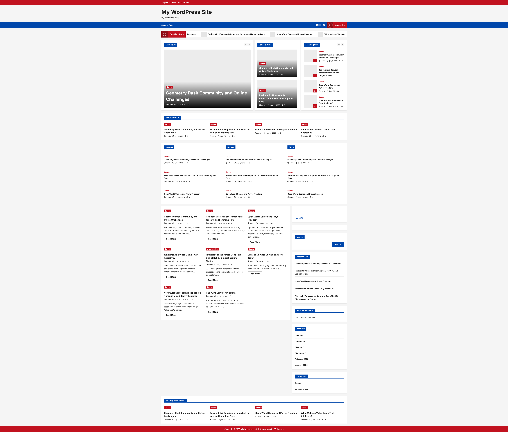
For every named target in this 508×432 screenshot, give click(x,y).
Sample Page (167, 25)
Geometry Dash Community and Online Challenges (187, 159)
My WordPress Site (186, 12)
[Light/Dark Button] (318, 25)
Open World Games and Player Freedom (278, 34)
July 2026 (299, 335)
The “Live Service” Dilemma (220, 292)
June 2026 (300, 341)
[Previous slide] (245, 44)
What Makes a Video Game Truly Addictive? (327, 34)
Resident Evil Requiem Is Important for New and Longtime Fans (220, 34)
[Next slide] (249, 44)
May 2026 (299, 347)
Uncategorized (324, 97)
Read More (172, 239)
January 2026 (301, 365)
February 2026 (301, 359)
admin (240, 104)
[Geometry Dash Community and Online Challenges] (187, 79)
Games (239, 87)
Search (300, 237)
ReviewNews (265, 429)
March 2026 (300, 353)
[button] (324, 25)
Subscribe (340, 25)
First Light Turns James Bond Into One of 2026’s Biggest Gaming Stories (310, 101)
